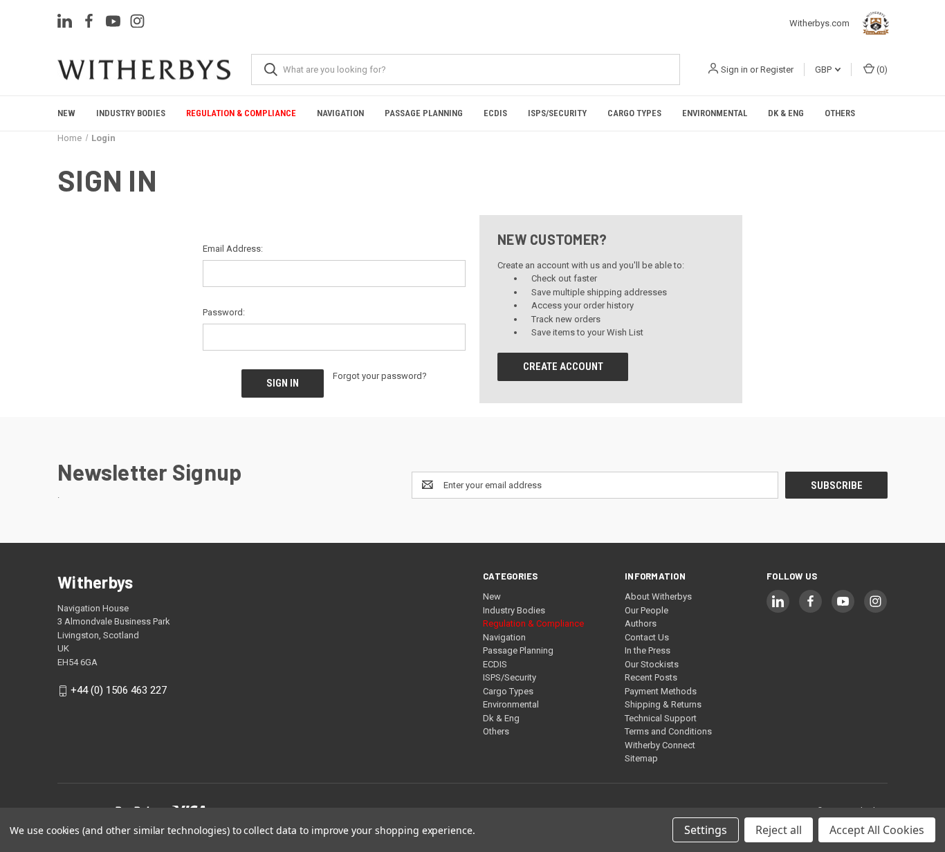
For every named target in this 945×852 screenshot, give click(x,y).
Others (840, 113)
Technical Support (661, 718)
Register (776, 69)
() (881, 69)
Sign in (734, 69)
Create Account (563, 366)
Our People (646, 610)
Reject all (778, 829)
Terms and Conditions (668, 731)
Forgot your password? (380, 376)
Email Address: (233, 248)
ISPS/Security (557, 113)
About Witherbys (658, 596)
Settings (705, 829)
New (66, 113)
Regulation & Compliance (241, 113)
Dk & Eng (786, 113)
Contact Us (647, 637)
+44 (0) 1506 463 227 (119, 690)
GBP (824, 69)
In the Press (647, 650)
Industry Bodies (130, 113)
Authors (641, 623)
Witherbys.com (823, 23)
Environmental (714, 113)
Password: (224, 312)
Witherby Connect (660, 745)
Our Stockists (652, 664)
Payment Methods (661, 691)
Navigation (340, 113)
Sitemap (641, 758)
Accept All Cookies (876, 829)
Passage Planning (424, 113)
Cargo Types (634, 113)
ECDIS (495, 113)
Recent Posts (651, 677)
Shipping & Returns (663, 704)
